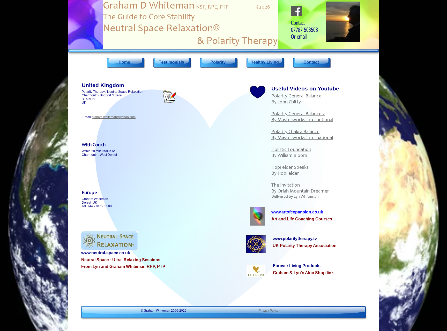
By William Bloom (289, 155)
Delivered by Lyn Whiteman (295, 197)
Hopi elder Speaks (290, 167)
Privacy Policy (268, 310)
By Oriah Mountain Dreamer (300, 191)
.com (132, 117)
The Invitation (285, 185)
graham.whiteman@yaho (109, 117)
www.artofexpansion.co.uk (297, 212)
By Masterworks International (302, 137)
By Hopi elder (285, 173)
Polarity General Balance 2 (298, 114)
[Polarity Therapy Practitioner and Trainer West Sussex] (125, 63)
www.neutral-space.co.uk (105, 253)
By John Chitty (286, 102)
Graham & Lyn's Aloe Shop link (303, 273)
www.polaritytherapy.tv (295, 238)
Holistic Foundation (291, 149)
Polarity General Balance (296, 96)
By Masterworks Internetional (302, 120)
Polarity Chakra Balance (295, 131)
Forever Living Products (297, 266)
